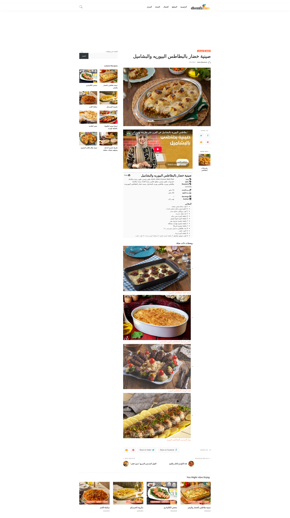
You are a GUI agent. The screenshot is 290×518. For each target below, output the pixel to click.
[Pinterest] (207, 142)
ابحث (84, 56)
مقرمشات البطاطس (204, 169)
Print (126, 175)
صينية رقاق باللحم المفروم (89, 148)
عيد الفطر (165, 501)
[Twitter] (201, 135)
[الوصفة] (200, 6)
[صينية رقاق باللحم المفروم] (88, 138)
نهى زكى (200, 51)
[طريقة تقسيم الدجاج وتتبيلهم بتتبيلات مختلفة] (108, 138)
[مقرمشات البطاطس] (204, 160)
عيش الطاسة (93, 126)
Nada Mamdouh (202, 62)
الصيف (206, 501)
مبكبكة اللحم (93, 107)
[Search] (81, 6)
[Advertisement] (145, 27)
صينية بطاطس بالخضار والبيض (199, 507)
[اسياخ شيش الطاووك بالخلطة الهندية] (108, 117)
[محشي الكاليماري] (88, 76)
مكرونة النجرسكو (112, 107)
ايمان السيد (192, 501)
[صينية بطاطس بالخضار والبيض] (108, 76)
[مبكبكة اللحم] (88, 98)
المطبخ (207, 51)
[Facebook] (207, 135)
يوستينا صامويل (155, 501)
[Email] (201, 142)
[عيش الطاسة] (88, 117)
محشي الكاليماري (91, 85)
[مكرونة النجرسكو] (108, 98)
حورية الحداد (131, 501)
